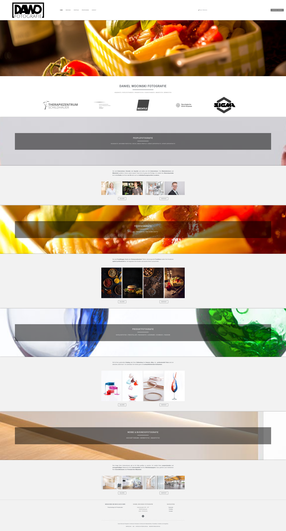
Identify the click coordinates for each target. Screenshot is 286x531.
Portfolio (76, 10)
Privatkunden (85, 10)
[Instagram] (143, 516)
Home (61, 10)
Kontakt (94, 10)
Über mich (68, 10)
